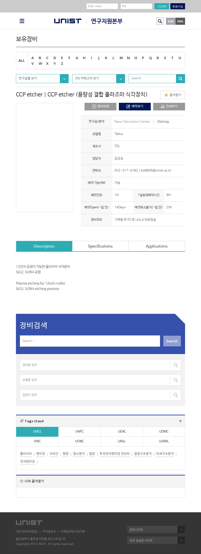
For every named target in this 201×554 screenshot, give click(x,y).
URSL (122, 441)
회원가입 (177, 6)
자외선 (54, 454)
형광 (66, 454)
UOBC (79, 441)
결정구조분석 (143, 454)
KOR (171, 21)
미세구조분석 (165, 454)
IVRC (37, 441)
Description (44, 246)
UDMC (163, 432)
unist (67, 21)
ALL (21, 60)
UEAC (122, 432)
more (180, 421)
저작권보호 (49, 531)
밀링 (92, 454)
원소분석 (79, 454)
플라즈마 (26, 454)
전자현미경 (27, 461)
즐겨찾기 (175, 95)
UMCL (37, 432)
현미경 (40, 454)
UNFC (79, 432)
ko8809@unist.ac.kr (156, 170)
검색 (159, 21)
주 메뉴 (22, 21)
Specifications (100, 246)
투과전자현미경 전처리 (115, 454)
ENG (180, 21)
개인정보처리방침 (27, 531)
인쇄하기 (172, 106)
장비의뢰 (103, 106)
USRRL (164, 441)
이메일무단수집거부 (73, 531)
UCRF (104, 21)
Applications (157, 246)
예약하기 (137, 106)
